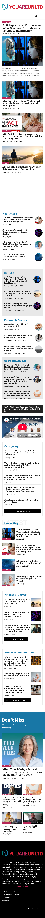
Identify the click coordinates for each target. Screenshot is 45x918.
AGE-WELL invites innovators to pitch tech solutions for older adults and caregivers (22, 136)
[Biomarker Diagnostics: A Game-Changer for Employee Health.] (39, 233)
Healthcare (7, 794)
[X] (41, 908)
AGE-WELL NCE (7, 141)
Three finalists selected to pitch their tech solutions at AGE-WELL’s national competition (21, 465)
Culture (5, 163)
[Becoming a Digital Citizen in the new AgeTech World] (8, 580)
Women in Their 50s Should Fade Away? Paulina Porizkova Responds (18, 349)
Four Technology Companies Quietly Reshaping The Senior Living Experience (14, 690)
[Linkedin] (36, 908)
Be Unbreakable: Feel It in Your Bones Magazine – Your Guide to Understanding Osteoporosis (18, 380)
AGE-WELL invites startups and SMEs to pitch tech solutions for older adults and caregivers (22, 477)
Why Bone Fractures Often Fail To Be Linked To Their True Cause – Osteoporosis (17, 393)
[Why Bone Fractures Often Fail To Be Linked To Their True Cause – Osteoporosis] (37, 393)
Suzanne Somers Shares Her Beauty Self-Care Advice (18, 336)
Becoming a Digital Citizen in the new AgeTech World (29, 578)
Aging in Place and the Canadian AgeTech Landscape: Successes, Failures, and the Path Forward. (19, 490)
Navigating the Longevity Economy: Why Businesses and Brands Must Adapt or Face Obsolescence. (17, 628)
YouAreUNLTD (6, 34)
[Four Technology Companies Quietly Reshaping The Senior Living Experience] (36, 690)
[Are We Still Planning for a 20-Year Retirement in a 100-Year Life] (22, 155)
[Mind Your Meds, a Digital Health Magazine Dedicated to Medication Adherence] (39, 245)
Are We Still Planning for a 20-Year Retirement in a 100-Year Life (21, 168)
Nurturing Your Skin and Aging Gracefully (16, 325)
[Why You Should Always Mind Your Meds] (33, 818)
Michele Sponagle (9, 386)
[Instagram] (32, 908)
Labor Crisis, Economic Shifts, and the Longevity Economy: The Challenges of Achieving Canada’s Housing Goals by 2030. (16, 661)
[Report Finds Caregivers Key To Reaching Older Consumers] (12, 818)
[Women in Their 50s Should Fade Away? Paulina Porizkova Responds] (39, 349)
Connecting (7, 22)
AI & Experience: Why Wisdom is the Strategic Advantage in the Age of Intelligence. (22, 28)
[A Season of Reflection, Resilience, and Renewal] (39, 257)
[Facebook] (28, 908)
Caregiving (6, 766)
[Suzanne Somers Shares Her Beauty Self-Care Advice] (39, 338)
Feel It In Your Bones (10, 398)
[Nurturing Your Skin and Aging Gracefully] (39, 327)
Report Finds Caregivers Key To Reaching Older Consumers (10, 828)
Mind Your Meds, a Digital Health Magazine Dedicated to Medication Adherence (16, 244)
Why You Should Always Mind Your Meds (30, 828)
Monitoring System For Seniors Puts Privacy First (21, 501)
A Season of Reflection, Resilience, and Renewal (14, 255)
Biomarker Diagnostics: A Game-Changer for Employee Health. (16, 232)
